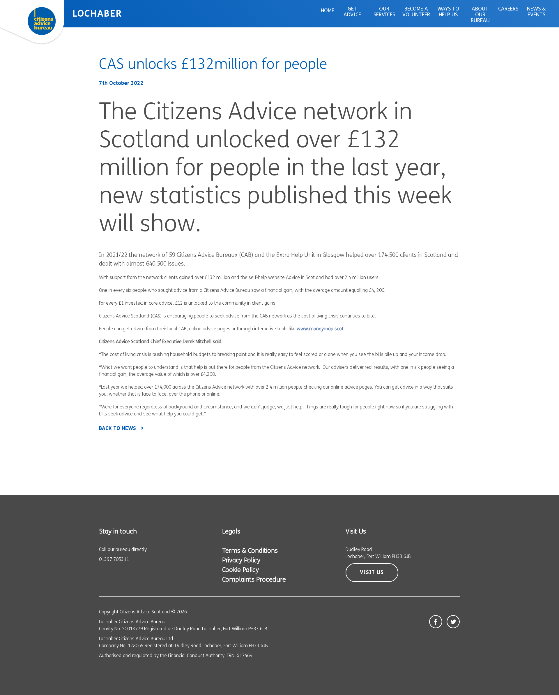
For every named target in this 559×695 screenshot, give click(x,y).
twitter (453, 621)
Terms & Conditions (250, 551)
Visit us (372, 572)
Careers (508, 9)
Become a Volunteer (416, 12)
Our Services (384, 12)
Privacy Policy (241, 560)
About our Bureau (480, 15)
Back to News (117, 428)
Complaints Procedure (254, 580)
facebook (435, 621)
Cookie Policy (240, 570)
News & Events (536, 12)
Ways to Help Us (448, 12)
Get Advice (352, 12)
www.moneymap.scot (320, 329)
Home (327, 11)
